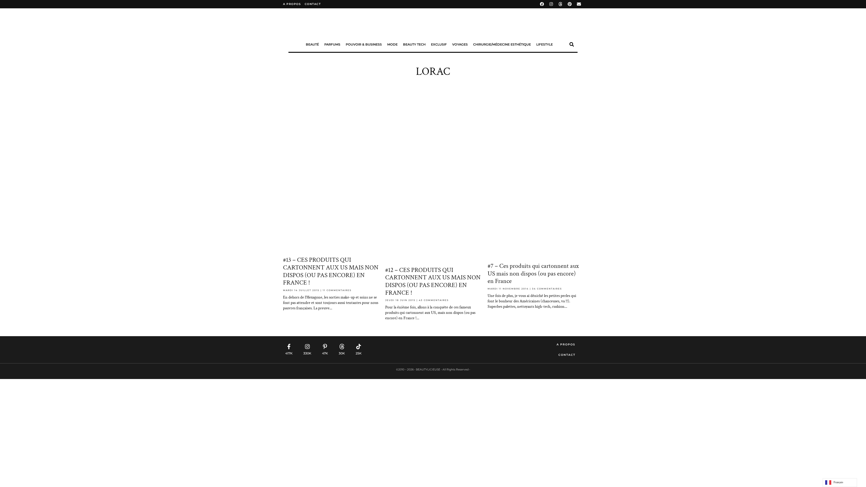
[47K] (325, 346)
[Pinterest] (570, 4)
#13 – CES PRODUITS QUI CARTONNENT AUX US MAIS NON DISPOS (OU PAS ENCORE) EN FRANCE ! (330, 271)
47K (325, 353)
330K (307, 353)
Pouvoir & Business (364, 44)
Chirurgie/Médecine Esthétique (502, 44)
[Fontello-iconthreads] (560, 4)
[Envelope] (579, 4)
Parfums (332, 44)
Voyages (460, 44)
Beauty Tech (414, 44)
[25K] (358, 346)
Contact (566, 354)
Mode (392, 44)
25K (359, 353)
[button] (571, 44)
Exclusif (439, 44)
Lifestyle (544, 44)
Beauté (312, 44)
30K (342, 353)
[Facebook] (542, 4)
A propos (292, 4)
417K (289, 353)
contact (313, 4)
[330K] (307, 346)
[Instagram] (551, 4)
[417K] (289, 346)
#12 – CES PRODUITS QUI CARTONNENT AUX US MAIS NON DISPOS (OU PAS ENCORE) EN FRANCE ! (433, 281)
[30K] (342, 346)
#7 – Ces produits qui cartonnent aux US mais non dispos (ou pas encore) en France (533, 273)
